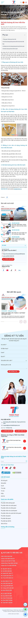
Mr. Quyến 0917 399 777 (7, 573)
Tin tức (9, 17)
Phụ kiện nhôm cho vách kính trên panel (11, 513)
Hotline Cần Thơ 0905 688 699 (8, 565)
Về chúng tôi (4, 480)
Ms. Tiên (6, 598)
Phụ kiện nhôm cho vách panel (8, 505)
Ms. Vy (6, 593)
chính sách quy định (13, 613)
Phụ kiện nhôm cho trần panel (8, 508)
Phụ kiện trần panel (6, 518)
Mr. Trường (7, 588)
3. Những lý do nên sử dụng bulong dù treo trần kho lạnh (13, 46)
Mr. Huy (6, 595)
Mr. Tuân (6, 602)
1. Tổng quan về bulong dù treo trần (9, 39)
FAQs (2, 493)
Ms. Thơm (7, 578)
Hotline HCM (8, 558)
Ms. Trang (7, 585)
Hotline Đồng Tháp (9, 563)
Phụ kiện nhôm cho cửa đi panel (9, 510)
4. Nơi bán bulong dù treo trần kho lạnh (10, 48)
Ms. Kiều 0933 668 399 (7, 583)
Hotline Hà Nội (8, 561)
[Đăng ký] (26, 461)
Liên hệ (3, 496)
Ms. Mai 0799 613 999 (6, 590)
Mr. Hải (6, 571)
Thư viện (3, 488)
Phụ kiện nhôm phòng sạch (8, 503)
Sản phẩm (3, 483)
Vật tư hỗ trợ (4, 523)
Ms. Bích (6, 581)
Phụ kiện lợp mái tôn (6, 521)
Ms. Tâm (6, 600)
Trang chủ (3, 17)
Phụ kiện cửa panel (5, 515)
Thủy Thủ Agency (21, 611)
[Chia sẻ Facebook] (7, 197)
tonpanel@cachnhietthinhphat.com (11, 425)
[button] (20, 321)
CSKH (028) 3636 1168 (6, 556)
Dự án (2, 485)
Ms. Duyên (7, 575)
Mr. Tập (6, 568)
